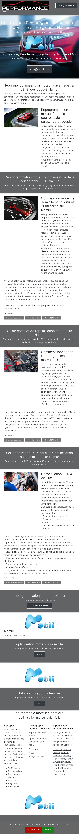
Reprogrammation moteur (14, 318)
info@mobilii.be (66, 5)
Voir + (39, 654)
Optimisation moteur (33, 318)
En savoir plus (33, 830)
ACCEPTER (48, 830)
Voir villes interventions (39, 606)
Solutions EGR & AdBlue (51, 318)
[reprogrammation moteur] (25, 5)
